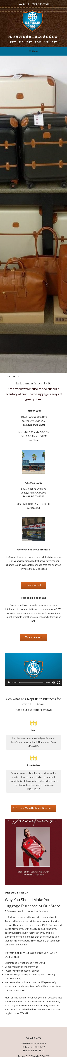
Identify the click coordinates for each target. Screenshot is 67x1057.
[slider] (31, 682)
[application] (33, 669)
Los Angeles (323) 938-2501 (33, 4)
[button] (33, 669)
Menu (35, 51)
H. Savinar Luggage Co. (33, 36)
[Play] (8, 682)
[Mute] (53, 682)
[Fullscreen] (58, 682)
